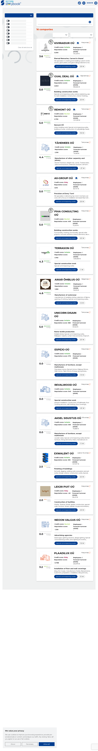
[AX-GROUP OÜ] (76, 178)
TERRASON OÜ (64, 248)
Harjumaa (85, 42)
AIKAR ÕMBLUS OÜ (67, 279)
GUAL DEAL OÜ (64, 76)
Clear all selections (24, 47)
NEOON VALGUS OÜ (67, 519)
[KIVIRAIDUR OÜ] (77, 42)
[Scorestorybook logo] (11, 3)
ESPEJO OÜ (61, 349)
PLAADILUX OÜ (64, 553)
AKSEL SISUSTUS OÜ (67, 418)
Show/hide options (31, 15)
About (13, 744)
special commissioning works (66, 66)
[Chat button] (79, 3)
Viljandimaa (84, 76)
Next (90, 22)
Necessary (29, 744)
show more (81, 66)
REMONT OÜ (62, 109)
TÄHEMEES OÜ (64, 142)
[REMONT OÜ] (74, 109)
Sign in (90, 3)
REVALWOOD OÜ (65, 384)
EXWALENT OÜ (64, 453)
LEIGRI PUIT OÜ (64, 486)
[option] (19, 21)
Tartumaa (85, 109)
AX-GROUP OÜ (63, 178)
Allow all (46, 744)
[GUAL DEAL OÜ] (77, 76)
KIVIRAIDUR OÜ (64, 43)
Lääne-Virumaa (83, 453)
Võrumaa (85, 417)
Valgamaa (85, 279)
